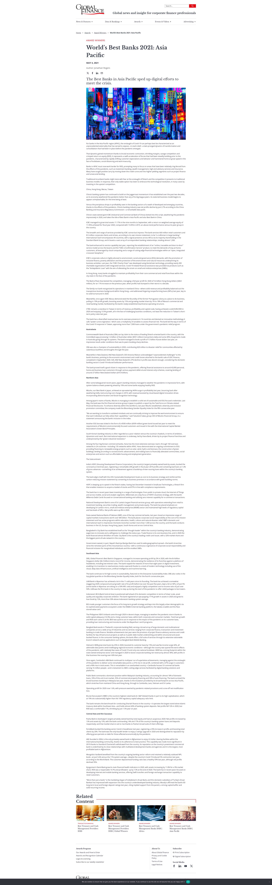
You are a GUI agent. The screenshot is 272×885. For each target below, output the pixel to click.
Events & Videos (162, 22)
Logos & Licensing (83, 859)
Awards (137, 22)
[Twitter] (88, 73)
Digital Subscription (183, 856)
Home (78, 33)
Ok (188, 882)
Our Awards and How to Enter (88, 852)
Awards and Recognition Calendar (89, 855)
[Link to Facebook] (174, 866)
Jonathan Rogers (102, 68)
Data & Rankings (112, 22)
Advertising (189, 22)
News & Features (83, 22)
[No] (269, 882)
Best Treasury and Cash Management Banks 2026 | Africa (150, 828)
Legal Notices (157, 864)
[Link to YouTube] (185, 866)
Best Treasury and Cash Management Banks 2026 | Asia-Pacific (181, 828)
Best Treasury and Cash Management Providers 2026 (88, 828)
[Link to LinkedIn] (180, 866)
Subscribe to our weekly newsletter (90, 862)
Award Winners (100, 33)
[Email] (102, 73)
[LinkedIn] (98, 73)
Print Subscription (182, 852)
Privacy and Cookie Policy (159, 856)
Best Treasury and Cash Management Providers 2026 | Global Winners (118, 828)
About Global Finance (160, 852)
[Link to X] (191, 866)
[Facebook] (93, 73)
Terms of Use (157, 861)
